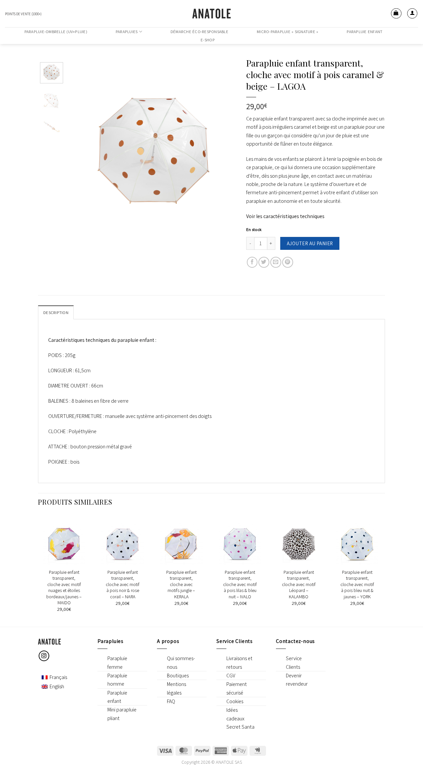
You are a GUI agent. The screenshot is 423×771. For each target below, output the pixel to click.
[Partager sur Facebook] (252, 262)
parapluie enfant (135, 340)
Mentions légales (176, 688)
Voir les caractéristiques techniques (285, 216)
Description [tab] (55, 312)
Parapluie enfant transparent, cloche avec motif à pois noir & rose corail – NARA (122, 584)
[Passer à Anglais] (412, 35)
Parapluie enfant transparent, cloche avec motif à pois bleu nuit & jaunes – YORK (357, 584)
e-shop (208, 40)
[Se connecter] (412, 13)
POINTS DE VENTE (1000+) (23, 14)
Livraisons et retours (239, 662)
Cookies (234, 701)
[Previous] (89, 148)
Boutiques (178, 675)
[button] (396, 13)
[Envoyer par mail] (275, 262)
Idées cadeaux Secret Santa (240, 718)
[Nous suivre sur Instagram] (44, 656)
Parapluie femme (117, 662)
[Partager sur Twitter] (263, 262)
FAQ (171, 701)
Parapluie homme (117, 679)
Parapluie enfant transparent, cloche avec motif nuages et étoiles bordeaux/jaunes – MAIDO (64, 587)
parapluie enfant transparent (283, 118)
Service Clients (294, 662)
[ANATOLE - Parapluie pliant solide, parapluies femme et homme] (211, 14)
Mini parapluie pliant (121, 713)
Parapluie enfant (364, 32)
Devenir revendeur (297, 679)
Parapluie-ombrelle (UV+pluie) (55, 32)
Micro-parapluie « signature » (287, 32)
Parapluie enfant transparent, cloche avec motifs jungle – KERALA (181, 584)
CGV (230, 675)
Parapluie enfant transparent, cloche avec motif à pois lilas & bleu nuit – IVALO (240, 584)
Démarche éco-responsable (199, 32)
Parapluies (127, 31)
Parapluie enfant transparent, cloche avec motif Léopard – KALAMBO (299, 584)
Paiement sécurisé (236, 688)
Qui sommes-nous (181, 662)
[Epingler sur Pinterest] (287, 262)
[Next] (220, 148)
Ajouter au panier (310, 243)
